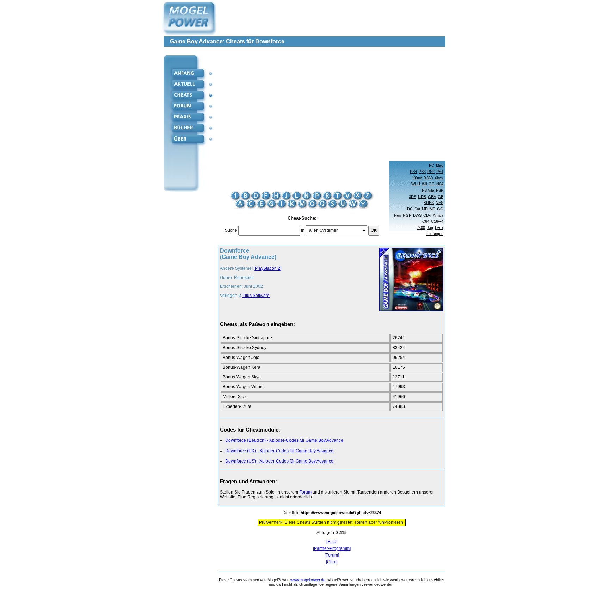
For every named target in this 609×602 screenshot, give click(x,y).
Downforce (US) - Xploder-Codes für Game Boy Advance (279, 461)
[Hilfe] (331, 542)
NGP (407, 215)
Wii (424, 184)
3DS (412, 196)
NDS (422, 196)
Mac (439, 165)
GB (440, 196)
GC (432, 184)
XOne (417, 178)
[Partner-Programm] (332, 548)
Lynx (439, 227)
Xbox (439, 178)
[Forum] (332, 555)
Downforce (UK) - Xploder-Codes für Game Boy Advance (279, 450)
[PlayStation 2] (267, 268)
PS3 (422, 171)
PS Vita (428, 190)
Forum (305, 492)
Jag (430, 227)
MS (432, 209)
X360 (428, 178)
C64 (425, 221)
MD (425, 209)
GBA (432, 196)
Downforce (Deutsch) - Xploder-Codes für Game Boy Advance (284, 440)
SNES (429, 202)
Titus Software (256, 295)
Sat (417, 209)
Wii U (415, 184)
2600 (421, 227)
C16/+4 (437, 221)
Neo (397, 215)
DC (410, 209)
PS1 (439, 171)
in (302, 230)
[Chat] (331, 562)
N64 (439, 184)
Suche (231, 230)
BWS (417, 215)
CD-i (427, 215)
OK (374, 230)
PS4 (413, 171)
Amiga (438, 215)
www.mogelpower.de (307, 580)
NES (439, 202)
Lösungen (434, 233)
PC (431, 165)
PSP (439, 190)
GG (440, 209)
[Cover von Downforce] (409, 280)
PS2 (431, 171)
